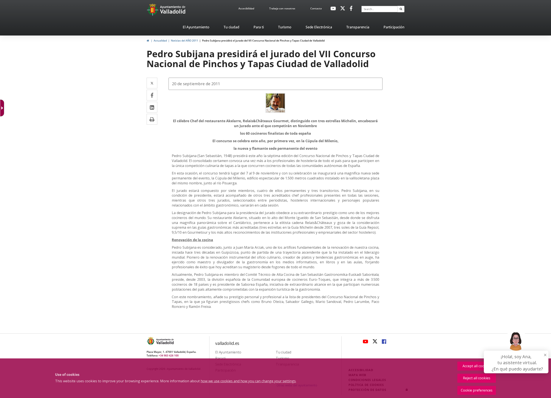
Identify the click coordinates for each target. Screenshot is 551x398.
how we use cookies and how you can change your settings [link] (248, 381)
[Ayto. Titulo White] (173, 9)
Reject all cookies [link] (476, 378)
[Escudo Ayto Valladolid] (151, 341)
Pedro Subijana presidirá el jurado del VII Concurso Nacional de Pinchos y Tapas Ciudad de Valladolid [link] (263, 40)
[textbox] (379, 9)
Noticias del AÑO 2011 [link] (184, 40)
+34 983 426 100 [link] (169, 355)
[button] (400, 9)
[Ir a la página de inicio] (153, 9)
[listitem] (196, 28)
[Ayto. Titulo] (165, 341)
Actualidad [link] (160, 40)
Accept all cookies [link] (477, 366)
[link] (3, 108)
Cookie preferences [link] (476, 390)
